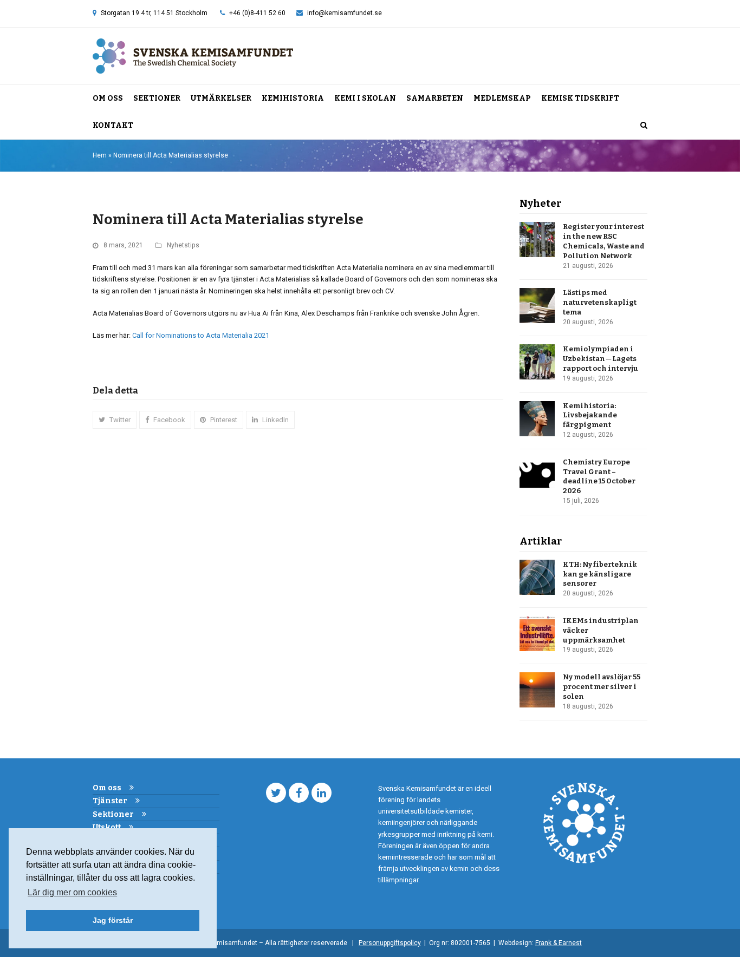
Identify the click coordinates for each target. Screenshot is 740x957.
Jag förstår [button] (113, 920)
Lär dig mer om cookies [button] (72, 892)
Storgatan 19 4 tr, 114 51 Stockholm (154, 13)
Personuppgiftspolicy (390, 943)
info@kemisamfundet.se (344, 13)
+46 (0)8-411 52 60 (257, 13)
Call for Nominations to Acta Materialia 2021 (200, 335)
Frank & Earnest (558, 943)
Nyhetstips (183, 245)
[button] (643, 125)
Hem (100, 155)
